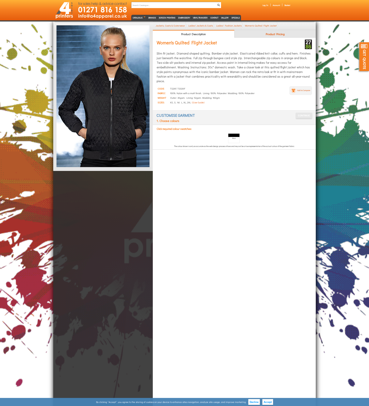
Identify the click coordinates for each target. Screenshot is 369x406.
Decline (254, 402)
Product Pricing (275, 34)
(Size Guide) (198, 102)
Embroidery (184, 17)
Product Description (193, 34)
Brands (152, 17)
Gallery (225, 17)
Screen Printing (167, 17)
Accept (268, 402)
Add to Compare (303, 90)
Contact (214, 17)
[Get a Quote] (364, 56)
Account (276, 5)
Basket (287, 5)
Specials (235, 17)
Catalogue (138, 17)
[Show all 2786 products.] (308, 44)
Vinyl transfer (200, 17)
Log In (265, 5)
